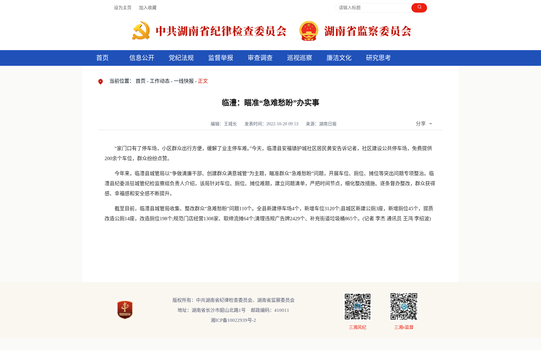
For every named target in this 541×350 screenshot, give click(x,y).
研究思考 (378, 58)
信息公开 (141, 58)
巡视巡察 (299, 58)
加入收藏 (148, 7)
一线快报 (184, 81)
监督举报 (220, 58)
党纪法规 (181, 58)
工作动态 (160, 81)
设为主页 (122, 7)
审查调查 (260, 58)
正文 (203, 81)
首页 (102, 58)
